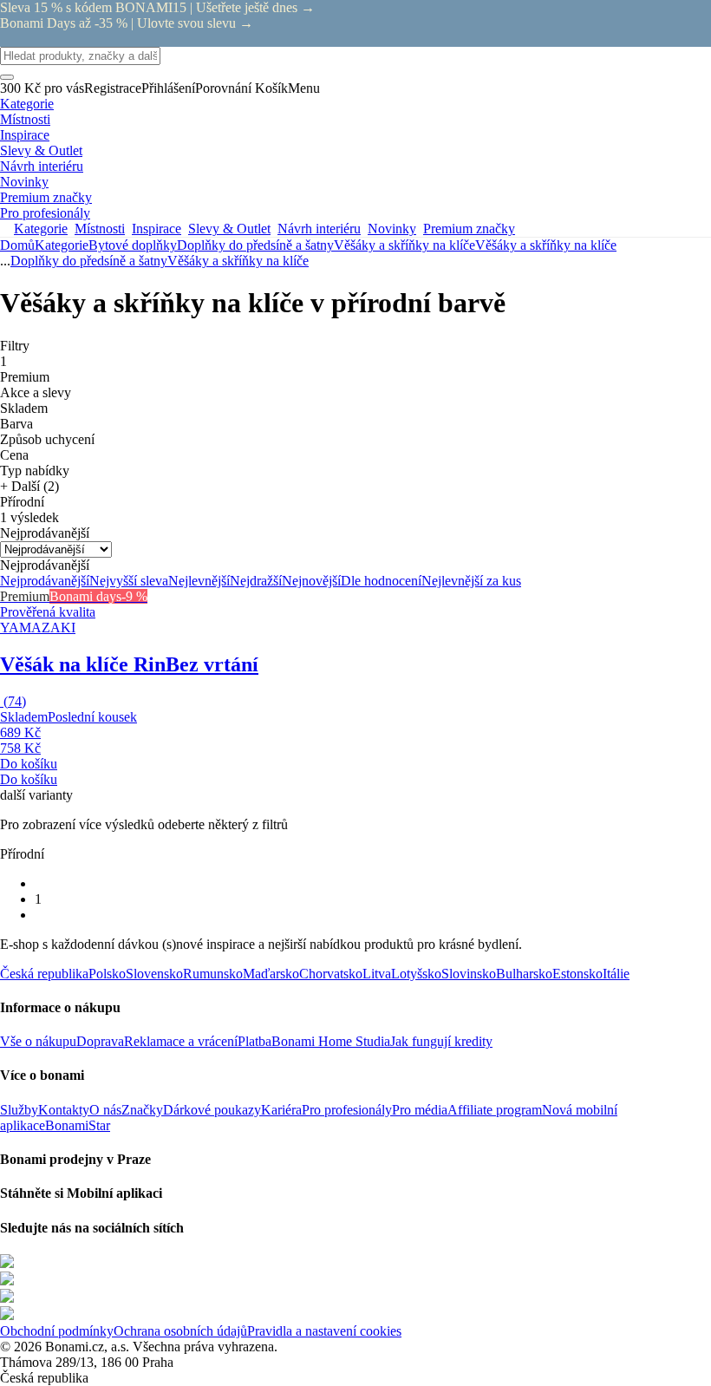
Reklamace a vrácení (181, 1041)
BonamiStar (77, 1125)
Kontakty (63, 1109)
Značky (142, 1109)
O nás (105, 1109)
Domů (17, 245)
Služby (19, 1109)
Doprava (100, 1041)
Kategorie (61, 245)
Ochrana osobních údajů (180, 1331)
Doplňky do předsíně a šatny (255, 245)
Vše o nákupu (38, 1041)
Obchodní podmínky (57, 1331)
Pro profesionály (347, 1109)
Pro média (419, 1109)
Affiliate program (494, 1109)
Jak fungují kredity (441, 1041)
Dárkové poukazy (212, 1109)
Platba (254, 1041)
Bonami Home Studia (330, 1041)
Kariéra (281, 1109)
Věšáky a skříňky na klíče (545, 245)
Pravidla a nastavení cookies (324, 1331)
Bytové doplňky (132, 245)
